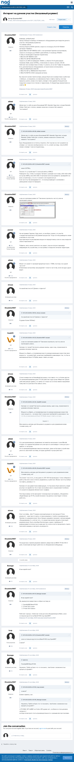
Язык (24, 750)
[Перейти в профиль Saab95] (11, 339)
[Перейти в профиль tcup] (11, 637)
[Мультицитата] (30, 94)
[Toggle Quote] (22, 131)
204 (11, 646)
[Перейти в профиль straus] (11, 291)
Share (53, 19)
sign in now (42, 728)
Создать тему (51, 27)
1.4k (11, 175)
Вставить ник (23, 94)
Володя (10, 566)
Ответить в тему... (19, 735)
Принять (67, 758)
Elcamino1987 (17, 18)
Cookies (48, 750)
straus (10, 285)
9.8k (11, 300)
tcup (10, 630)
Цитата (35, 94)
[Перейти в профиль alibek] (11, 108)
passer (10, 159)
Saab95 (10, 333)
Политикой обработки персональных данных (38, 759)
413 (11, 581)
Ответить (66, 27)
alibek (10, 101)
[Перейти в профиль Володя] (11, 572)
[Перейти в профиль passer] (11, 166)
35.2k (11, 348)
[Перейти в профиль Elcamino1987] (5, 20)
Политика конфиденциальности (63, 752)
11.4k (11, 117)
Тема (30, 750)
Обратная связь (40, 750)
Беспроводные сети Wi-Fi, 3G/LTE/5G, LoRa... (31, 20)
